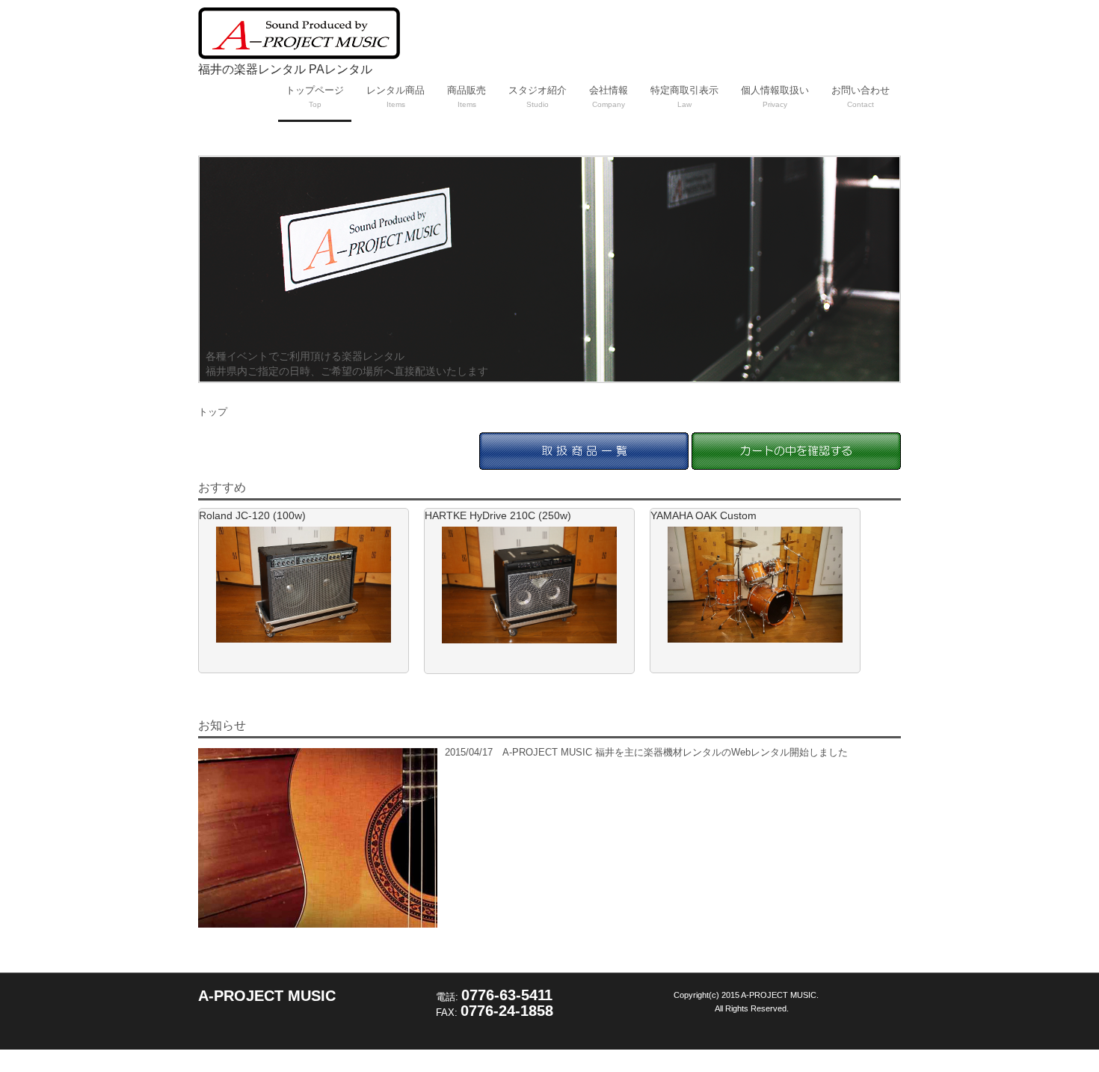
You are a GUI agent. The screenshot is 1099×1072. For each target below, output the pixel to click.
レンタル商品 (395, 96)
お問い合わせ (860, 96)
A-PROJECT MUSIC (267, 995)
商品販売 (466, 96)
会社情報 (608, 96)
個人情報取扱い (775, 96)
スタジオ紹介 (537, 96)
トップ (212, 411)
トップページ (315, 96)
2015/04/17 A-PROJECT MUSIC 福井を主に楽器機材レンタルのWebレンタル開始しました (646, 752)
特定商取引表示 (684, 96)
